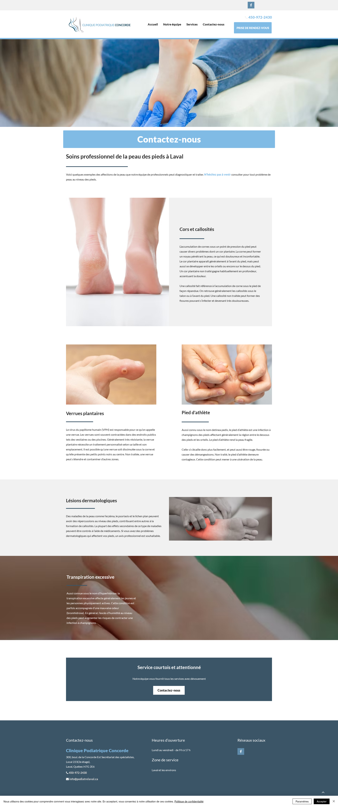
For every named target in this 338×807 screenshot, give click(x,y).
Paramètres (302, 801)
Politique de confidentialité (189, 801)
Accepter (322, 801)
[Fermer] (334, 801)
